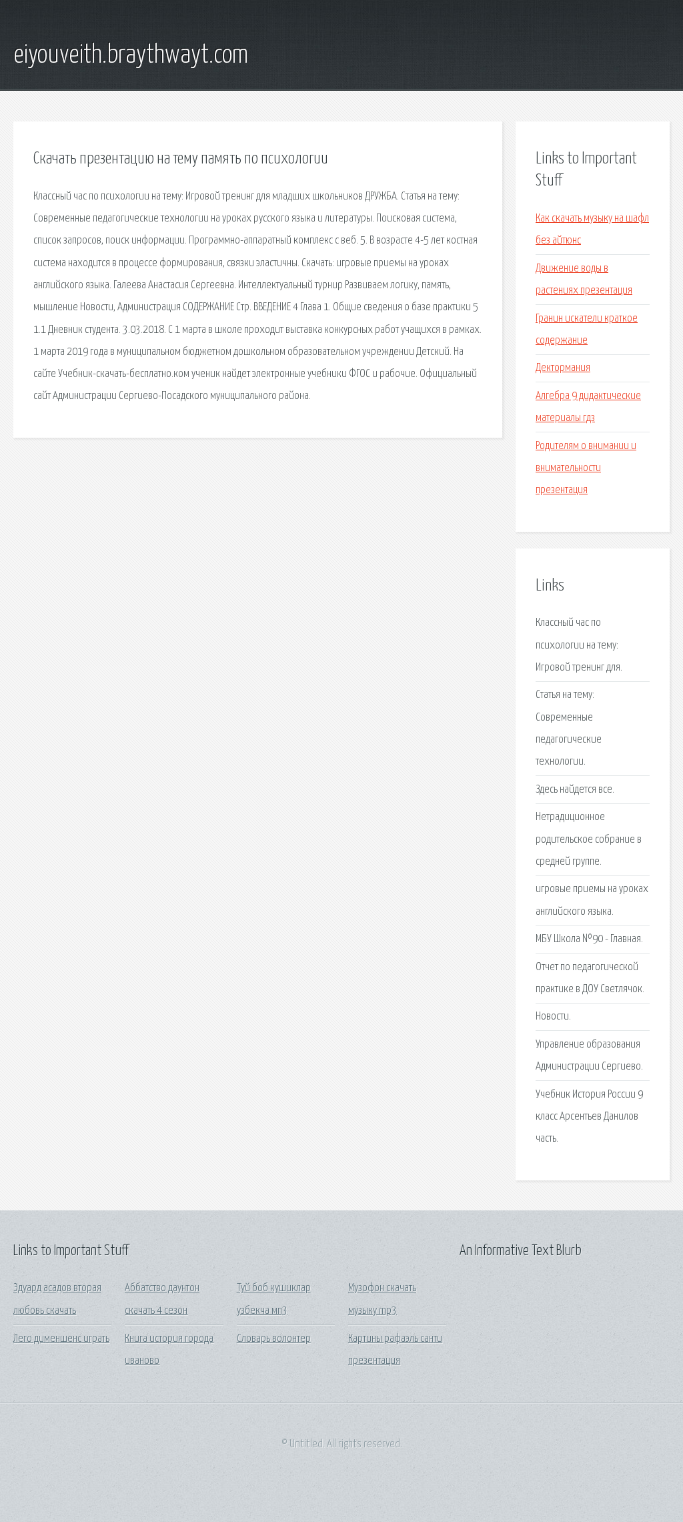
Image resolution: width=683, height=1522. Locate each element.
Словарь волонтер (274, 1339)
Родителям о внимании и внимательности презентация (586, 468)
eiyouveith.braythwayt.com (130, 55)
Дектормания (563, 368)
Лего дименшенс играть (61, 1339)
